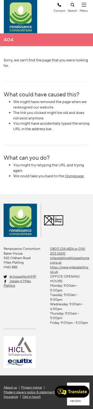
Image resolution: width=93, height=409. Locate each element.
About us (10, 387)
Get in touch (31, 397)
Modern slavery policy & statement (29, 392)
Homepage (74, 176)
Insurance (11, 397)
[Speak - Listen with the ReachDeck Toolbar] (72, 392)
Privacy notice (31, 387)
